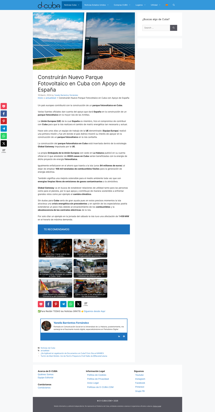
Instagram (140, 379)
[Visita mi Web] (124, 336)
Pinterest (139, 387)
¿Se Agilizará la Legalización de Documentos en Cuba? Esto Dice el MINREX (72, 353)
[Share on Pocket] (41, 304)
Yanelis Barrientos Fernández (71, 322)
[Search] (173, 28)
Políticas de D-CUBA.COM (100, 387)
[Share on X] (78, 304)
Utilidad (154, 5)
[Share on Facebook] (48, 304)
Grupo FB (140, 391)
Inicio (40, 98)
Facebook (140, 383)
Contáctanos (44, 387)
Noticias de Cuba (48, 348)
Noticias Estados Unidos (95, 5)
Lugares (139, 5)
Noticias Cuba (70, 5)
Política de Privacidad (98, 379)
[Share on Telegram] (63, 304)
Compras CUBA (121, 5)
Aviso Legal (93, 383)
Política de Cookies (96, 375)
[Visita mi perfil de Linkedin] (119, 336)
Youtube (139, 375)
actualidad (51, 98)
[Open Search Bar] (173, 5)
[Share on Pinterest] (56, 304)
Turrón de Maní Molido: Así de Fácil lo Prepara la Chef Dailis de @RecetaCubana (74, 356)
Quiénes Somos (46, 374)
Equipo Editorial (45, 377)
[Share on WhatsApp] (71, 304)
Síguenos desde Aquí (94, 311)
